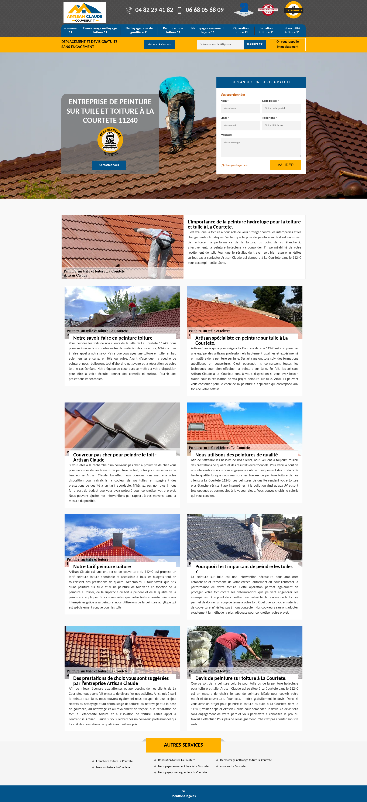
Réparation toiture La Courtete (176, 760)
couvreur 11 (70, 30)
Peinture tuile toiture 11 (173, 30)
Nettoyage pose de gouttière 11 (139, 30)
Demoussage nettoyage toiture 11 (100, 30)
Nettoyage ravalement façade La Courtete (183, 766)
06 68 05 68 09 (205, 10)
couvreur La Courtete (233, 766)
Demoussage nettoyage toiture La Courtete (246, 760)
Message (226, 135)
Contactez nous (109, 165)
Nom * (225, 101)
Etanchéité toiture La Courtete (114, 761)
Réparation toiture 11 (241, 30)
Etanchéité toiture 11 (292, 30)
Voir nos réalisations (159, 44)
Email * (225, 118)
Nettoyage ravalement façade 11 (207, 30)
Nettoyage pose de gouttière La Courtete (182, 772)
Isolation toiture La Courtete (113, 767)
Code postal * (270, 101)
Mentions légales (183, 796)
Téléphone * (269, 118)
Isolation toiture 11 (266, 30)
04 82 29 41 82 (154, 10)
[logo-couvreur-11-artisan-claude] (84, 12)
